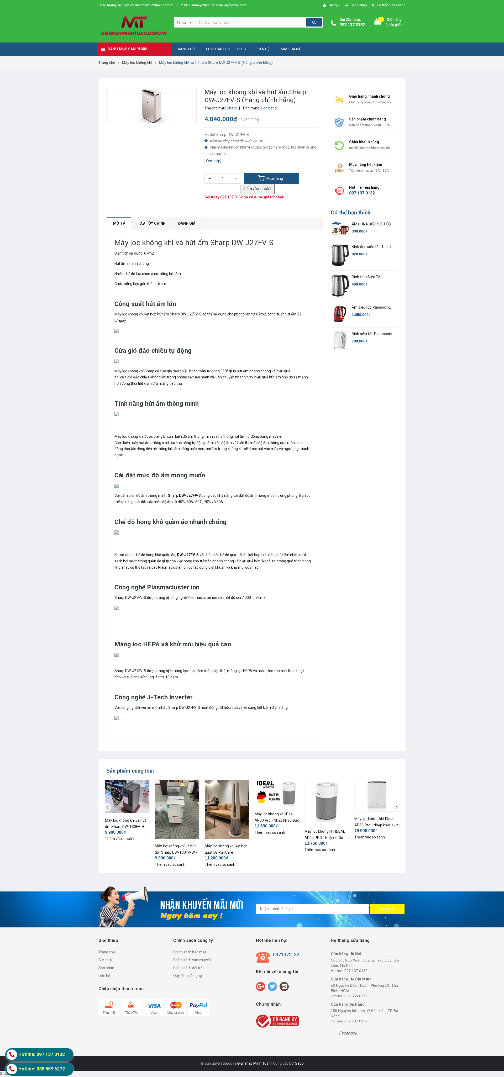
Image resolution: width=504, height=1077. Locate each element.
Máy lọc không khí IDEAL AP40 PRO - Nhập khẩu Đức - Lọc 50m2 (324, 837)
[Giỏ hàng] (377, 22)
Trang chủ (106, 952)
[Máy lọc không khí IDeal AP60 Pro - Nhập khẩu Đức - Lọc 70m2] (376, 796)
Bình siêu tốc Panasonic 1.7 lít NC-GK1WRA (372, 334)
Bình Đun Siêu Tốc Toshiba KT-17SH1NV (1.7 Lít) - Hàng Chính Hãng (373, 277)
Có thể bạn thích (350, 212)
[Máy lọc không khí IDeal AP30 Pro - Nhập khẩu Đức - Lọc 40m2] (277, 793)
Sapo (299, 1063)
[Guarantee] (277, 1021)
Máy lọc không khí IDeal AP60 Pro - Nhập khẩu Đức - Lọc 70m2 (376, 825)
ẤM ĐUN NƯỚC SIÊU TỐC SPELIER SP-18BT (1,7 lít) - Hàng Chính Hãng (373, 224)
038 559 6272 (356, 996)
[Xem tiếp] (212, 161)
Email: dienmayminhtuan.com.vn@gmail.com (212, 5)
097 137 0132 (352, 24)
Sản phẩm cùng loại (130, 771)
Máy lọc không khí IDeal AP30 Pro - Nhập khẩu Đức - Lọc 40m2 (277, 820)
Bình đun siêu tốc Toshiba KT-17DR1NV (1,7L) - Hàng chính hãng (373, 247)
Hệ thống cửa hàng (391, 5)
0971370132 (286, 954)
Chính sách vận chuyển (192, 960)
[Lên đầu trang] (495, 1045)
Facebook (348, 1033)
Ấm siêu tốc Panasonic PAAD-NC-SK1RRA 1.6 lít (372, 307)
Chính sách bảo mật (189, 952)
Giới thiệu (105, 960)
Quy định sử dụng (187, 976)
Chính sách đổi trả (188, 968)
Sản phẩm (107, 968)
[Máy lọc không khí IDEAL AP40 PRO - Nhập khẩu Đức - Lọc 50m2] (326, 802)
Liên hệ (104, 976)
